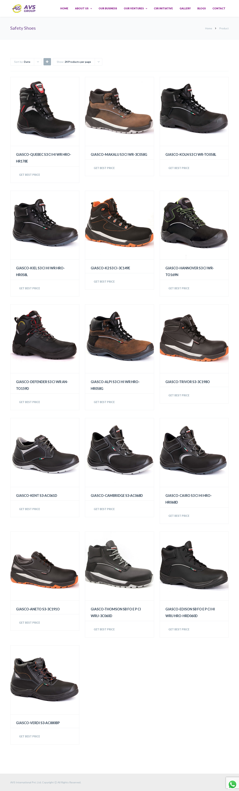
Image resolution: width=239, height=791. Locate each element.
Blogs (201, 8)
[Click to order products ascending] (47, 61)
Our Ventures (134, 8)
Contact (218, 8)
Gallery (185, 8)
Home (64, 8)
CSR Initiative (163, 8)
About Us (82, 8)
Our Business (108, 8)
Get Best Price (29, 174)
